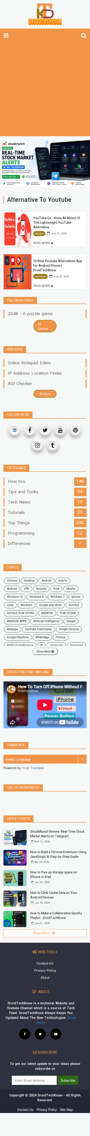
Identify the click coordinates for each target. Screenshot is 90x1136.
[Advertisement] (45, 89)
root (56, 589)
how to (62, 581)
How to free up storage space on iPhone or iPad (53, 874)
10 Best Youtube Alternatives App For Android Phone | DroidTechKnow (57, 266)
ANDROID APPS (16, 621)
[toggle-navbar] (6, 35)
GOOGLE (74, 605)
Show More (43, 651)
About (45, 977)
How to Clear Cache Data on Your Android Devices (53, 895)
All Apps (45, 393)
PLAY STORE (68, 613)
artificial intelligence (20, 645)
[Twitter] (45, 430)
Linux (10, 605)
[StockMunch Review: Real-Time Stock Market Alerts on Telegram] (15, 837)
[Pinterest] (75, 430)
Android (12, 589)
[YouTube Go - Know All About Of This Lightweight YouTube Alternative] (17, 228)
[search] (83, 35)
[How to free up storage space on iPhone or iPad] (15, 878)
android (46, 581)
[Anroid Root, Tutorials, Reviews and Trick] (45, 14)
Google (70, 621)
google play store (50, 605)
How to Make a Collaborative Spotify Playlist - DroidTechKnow (56, 915)
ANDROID (47, 613)
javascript (56, 645)
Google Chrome (69, 629)
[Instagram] (37, 445)
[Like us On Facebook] (24, 1034)
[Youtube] (60, 430)
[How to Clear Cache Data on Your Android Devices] (15, 899)
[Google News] (14, 430)
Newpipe (12, 629)
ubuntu (70, 589)
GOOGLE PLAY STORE (20, 613)
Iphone (76, 597)
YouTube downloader (38, 629)
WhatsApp (42, 637)
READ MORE (42, 243)
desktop (29, 581)
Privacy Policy (45, 970)
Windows (26, 605)
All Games (43, 326)
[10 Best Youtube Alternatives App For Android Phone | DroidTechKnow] (17, 271)
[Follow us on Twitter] (40, 1034)
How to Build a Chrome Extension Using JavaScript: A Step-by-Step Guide (58, 854)
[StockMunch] (45, 163)
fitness (61, 637)
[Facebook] (30, 430)
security (41, 589)
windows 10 (15, 597)
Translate (37, 768)
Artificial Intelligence (46, 621)
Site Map (66, 1109)
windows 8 (37, 597)
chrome (12, 581)
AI (41, 645)
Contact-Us (45, 963)
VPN (26, 589)
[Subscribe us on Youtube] (55, 1034)
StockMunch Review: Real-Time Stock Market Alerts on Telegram (57, 834)
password (76, 645)
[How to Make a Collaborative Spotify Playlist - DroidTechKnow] (15, 919)
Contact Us (25, 1109)
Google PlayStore (18, 637)
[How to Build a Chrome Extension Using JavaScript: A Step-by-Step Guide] (15, 858)
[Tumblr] (52, 445)
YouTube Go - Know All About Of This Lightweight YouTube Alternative (56, 223)
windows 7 (58, 597)
